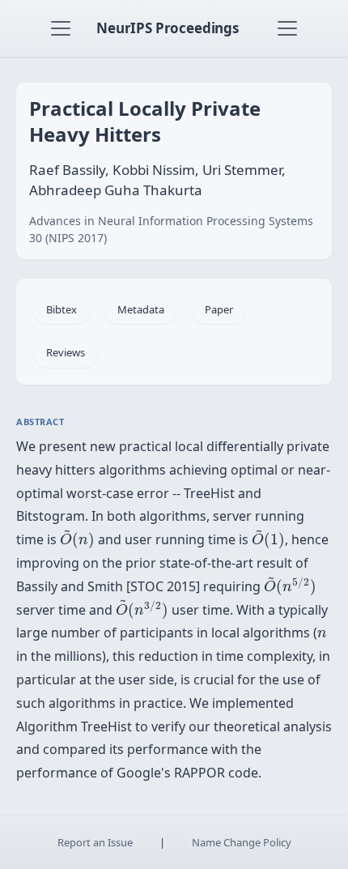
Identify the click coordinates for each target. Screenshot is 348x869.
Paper (219, 309)
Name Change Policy (241, 842)
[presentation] (77, 539)
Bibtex (61, 309)
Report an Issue (95, 842)
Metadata (140, 309)
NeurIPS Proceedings (167, 28)
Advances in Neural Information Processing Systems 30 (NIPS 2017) (171, 229)
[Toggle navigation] (60, 28)
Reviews (65, 352)
